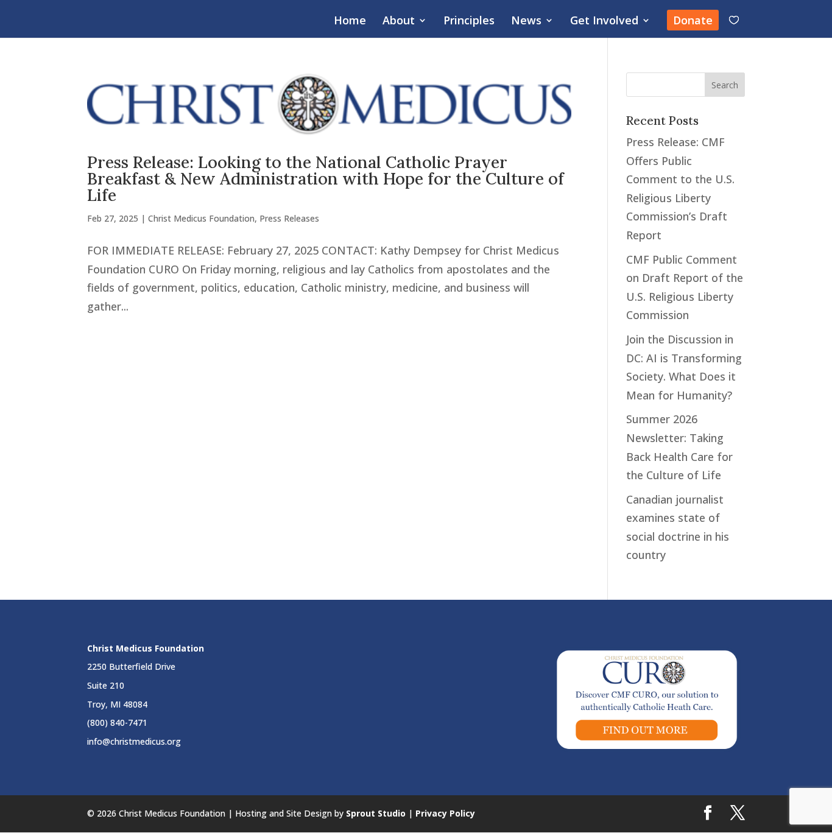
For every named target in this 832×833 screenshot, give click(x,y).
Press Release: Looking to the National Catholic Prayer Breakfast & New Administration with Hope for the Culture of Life (325, 178)
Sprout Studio (376, 813)
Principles (469, 21)
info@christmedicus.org (134, 741)
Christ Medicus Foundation (201, 218)
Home (350, 21)
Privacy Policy (445, 813)
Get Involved (604, 21)
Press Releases (289, 218)
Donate (693, 20)
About (399, 21)
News (526, 21)
